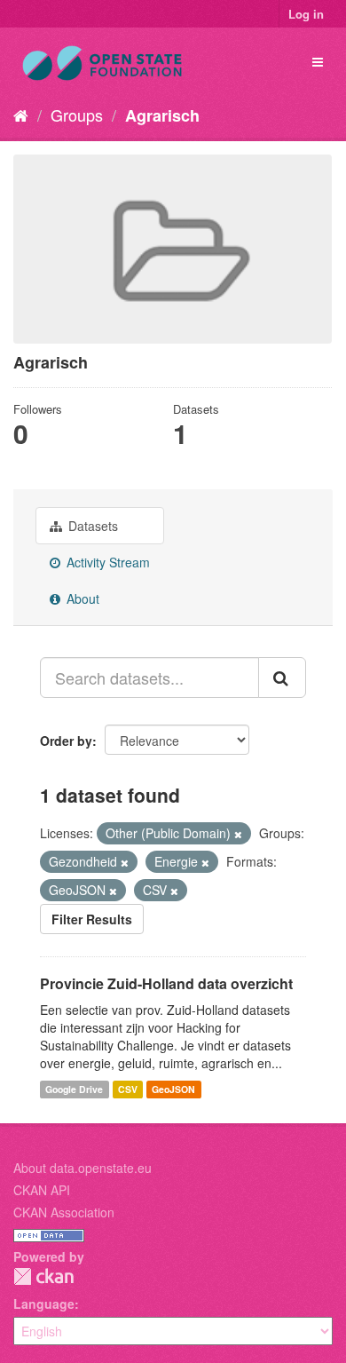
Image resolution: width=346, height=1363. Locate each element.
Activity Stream (106, 562)
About (81, 598)
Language (44, 1303)
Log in (306, 13)
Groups (77, 114)
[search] (282, 677)
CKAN (43, 1276)
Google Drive (74, 1089)
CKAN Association (63, 1212)
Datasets (91, 526)
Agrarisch (162, 115)
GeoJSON (173, 1089)
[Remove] (238, 834)
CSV (128, 1089)
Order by (66, 740)
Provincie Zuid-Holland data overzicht (166, 983)
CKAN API (41, 1190)
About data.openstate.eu (82, 1168)
